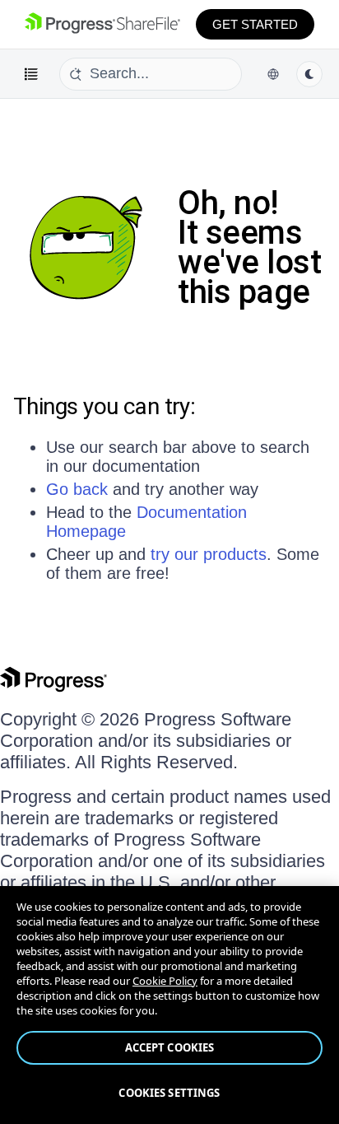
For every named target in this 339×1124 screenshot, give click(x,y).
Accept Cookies (170, 1047)
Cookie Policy (164, 980)
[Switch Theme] (309, 74)
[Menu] (31, 74)
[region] (169, 1005)
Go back (77, 489)
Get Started (255, 24)
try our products (209, 554)
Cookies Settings (169, 1092)
